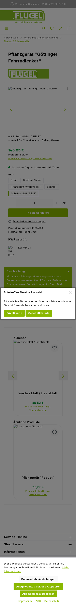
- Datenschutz (51, 601)
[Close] (71, 292)
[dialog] (38, 303)
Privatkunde (14, 313)
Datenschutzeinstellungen (38, 579)
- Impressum (24, 601)
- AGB (37, 601)
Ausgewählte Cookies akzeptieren (38, 586)
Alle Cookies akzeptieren (38, 593)
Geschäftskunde (38, 313)
